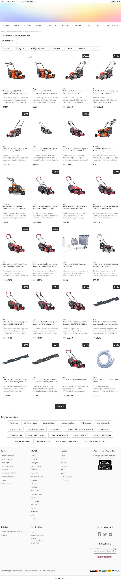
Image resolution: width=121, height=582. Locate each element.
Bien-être (34, 459)
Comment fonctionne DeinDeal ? (12, 532)
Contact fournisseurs (38, 535)
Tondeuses (14, 423)
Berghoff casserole (103, 423)
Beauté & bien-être (7, 456)
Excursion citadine (37, 494)
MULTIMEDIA (64, 480)
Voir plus (60, 406)
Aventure (34, 480)
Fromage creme (15, 429)
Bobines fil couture (15, 435)
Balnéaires (34, 473)
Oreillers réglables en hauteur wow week (79, 429)
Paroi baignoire (104, 429)
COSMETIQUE (65, 466)
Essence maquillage (68, 423)
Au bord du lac (36, 466)
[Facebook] (99, 534)
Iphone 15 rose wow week (102, 435)
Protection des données (32, 571)
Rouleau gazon (86, 423)
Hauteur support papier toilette (67, 442)
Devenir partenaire (105, 557)
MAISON (63, 463)
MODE (62, 459)
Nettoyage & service (8, 466)
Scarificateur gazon (30, 423)
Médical (3, 480)
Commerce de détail (8, 477)
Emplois (4, 535)
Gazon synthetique (49, 423)
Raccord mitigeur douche (35, 429)
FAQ (32, 532)
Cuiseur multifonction (43, 442)
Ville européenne (37, 501)
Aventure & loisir (7, 459)
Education (4, 470)
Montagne (34, 463)
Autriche (34, 504)
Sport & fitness (6, 484)
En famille (34, 487)
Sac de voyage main (80, 435)
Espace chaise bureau (22, 442)
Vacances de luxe (37, 477)
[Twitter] (105, 534)
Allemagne (34, 511)
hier (114, 551)
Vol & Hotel (35, 490)
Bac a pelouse (55, 429)
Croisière (34, 470)
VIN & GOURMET (66, 477)
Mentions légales (49, 571)
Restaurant (5, 463)
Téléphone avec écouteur (59, 435)
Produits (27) (7, 41)
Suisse (33, 456)
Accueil (62, 456)
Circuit (33, 497)
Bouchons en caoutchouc (36, 435)
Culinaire (34, 484)
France (33, 508)
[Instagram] (110, 534)
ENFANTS (63, 473)
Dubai (33, 518)
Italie (32, 515)
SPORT (62, 470)
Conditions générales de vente (11, 571)
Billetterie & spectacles (8, 473)
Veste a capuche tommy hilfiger (94, 442)
